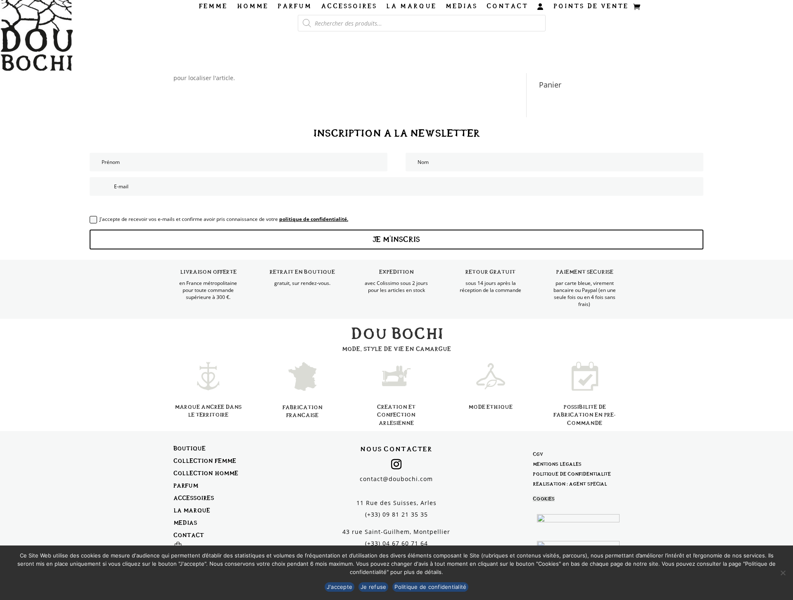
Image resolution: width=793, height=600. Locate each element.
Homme (252, 6)
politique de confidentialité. (313, 219)
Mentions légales (557, 464)
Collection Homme (205, 473)
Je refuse (373, 586)
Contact (507, 6)
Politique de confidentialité (572, 474)
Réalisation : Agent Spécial (570, 484)
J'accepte (339, 586)
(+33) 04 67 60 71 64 (396, 543)
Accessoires (349, 6)
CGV (538, 454)
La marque (411, 6)
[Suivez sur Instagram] (396, 464)
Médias (461, 6)
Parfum (295, 6)
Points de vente (591, 6)
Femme (213, 6)
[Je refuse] (783, 573)
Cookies (544, 499)
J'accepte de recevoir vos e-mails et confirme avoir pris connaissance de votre (224, 219)
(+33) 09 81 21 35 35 (396, 514)
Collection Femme (204, 460)
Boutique (189, 448)
